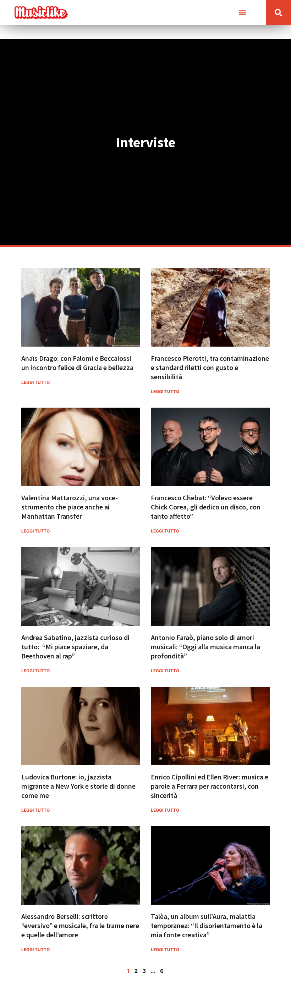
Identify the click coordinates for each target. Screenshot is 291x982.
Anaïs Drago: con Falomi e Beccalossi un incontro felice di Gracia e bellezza (77, 363)
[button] (242, 12)
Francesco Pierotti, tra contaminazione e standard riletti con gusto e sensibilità (210, 367)
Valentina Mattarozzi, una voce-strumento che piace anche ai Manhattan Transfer (69, 506)
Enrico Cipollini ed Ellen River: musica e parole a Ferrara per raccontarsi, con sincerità (209, 786)
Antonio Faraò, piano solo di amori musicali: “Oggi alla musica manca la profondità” (205, 646)
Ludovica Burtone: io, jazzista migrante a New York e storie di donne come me (78, 786)
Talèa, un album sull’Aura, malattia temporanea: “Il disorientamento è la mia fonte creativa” (206, 925)
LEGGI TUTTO (35, 382)
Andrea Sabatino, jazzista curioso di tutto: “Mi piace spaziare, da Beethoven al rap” (75, 646)
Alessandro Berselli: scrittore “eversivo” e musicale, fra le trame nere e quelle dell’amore (80, 925)
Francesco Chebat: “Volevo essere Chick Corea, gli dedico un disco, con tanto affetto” (205, 506)
